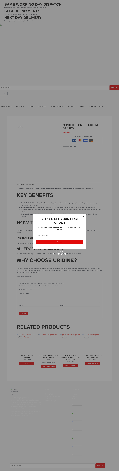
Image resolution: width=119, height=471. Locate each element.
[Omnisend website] (59, 253)
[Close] (83, 216)
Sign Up (59, 242)
